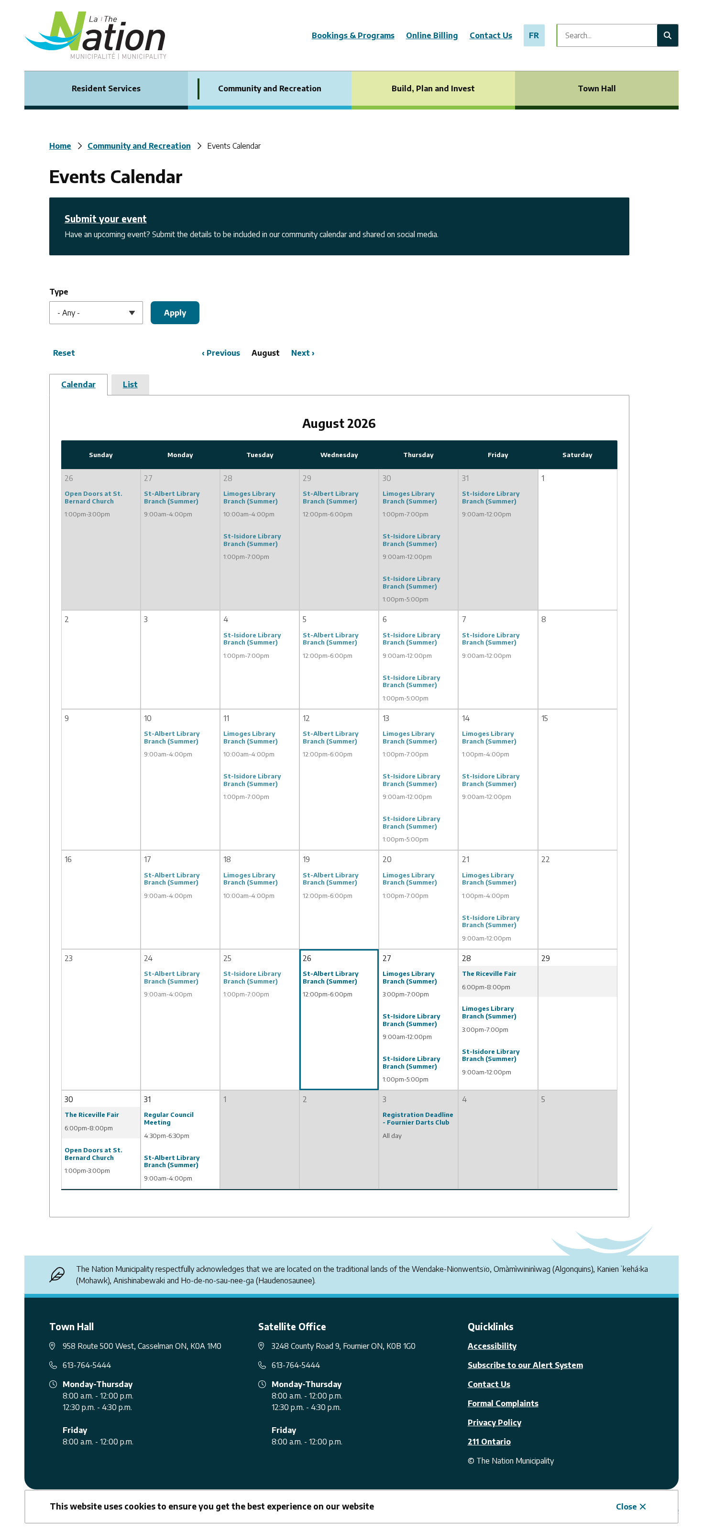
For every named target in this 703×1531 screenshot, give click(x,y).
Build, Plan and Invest (433, 88)
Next (300, 353)
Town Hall (597, 88)
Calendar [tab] (78, 384)
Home (60, 146)
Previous (223, 353)
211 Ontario (489, 1441)
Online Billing (432, 35)
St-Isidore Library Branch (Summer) (252, 539)
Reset (64, 353)
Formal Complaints (503, 1403)
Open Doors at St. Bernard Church (93, 497)
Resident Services (106, 88)
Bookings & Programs (353, 35)
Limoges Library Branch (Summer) (250, 497)
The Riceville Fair (489, 973)
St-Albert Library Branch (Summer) (172, 497)
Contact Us (491, 35)
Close (626, 1506)
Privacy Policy (494, 1422)
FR (534, 35)
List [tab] (130, 384)
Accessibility (492, 1346)
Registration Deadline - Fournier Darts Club (418, 1118)
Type (58, 291)
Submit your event (106, 218)
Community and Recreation (269, 88)
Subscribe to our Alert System (525, 1365)
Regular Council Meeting (169, 1118)
